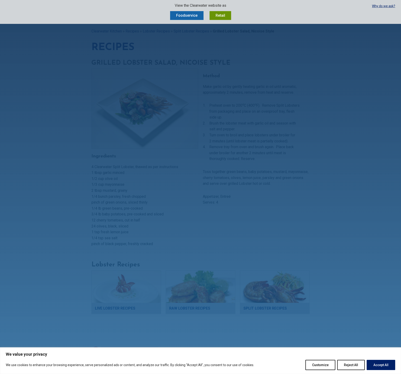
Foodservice (186, 15)
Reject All (351, 365)
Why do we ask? (383, 6)
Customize (320, 365)
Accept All (380, 365)
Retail (220, 15)
